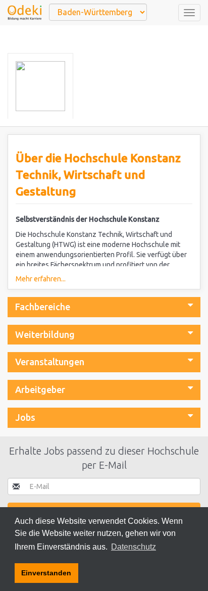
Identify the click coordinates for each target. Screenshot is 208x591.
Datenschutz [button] (133, 547)
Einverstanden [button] (46, 573)
